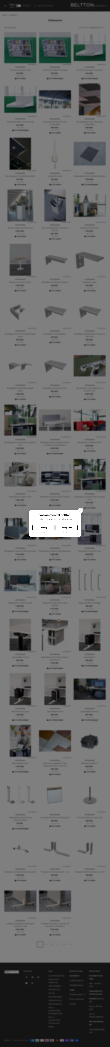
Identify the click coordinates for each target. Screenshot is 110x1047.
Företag (43, 528)
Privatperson (66, 528)
